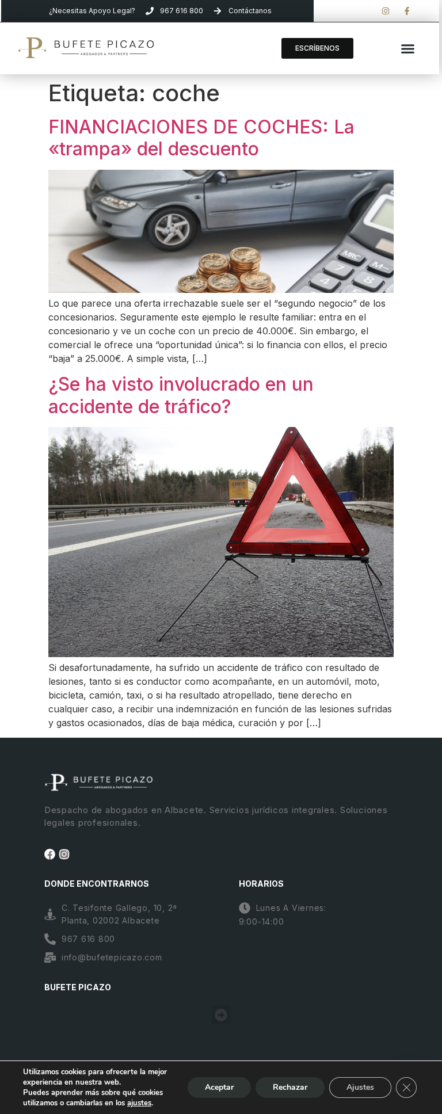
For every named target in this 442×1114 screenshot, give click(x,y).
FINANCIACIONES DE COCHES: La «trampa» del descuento (201, 138)
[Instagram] (64, 854)
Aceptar (219, 1087)
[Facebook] (49, 854)
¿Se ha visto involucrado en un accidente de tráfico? (181, 395)
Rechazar (290, 1087)
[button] (407, 48)
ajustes (139, 1103)
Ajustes (360, 1087)
